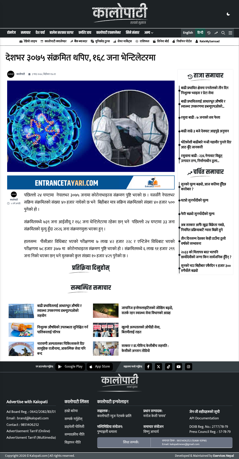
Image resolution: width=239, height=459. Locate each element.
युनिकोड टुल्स (102, 41)
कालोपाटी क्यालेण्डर (55, 41)
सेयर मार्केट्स (125, 41)
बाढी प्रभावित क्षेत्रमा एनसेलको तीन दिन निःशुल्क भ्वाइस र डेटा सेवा (204, 91)
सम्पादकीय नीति (74, 435)
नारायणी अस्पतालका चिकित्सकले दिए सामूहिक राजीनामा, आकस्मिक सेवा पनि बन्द (61, 348)
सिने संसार (132, 33)
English (188, 32)
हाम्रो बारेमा (71, 411)
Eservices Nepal (223, 456)
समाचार (26, 33)
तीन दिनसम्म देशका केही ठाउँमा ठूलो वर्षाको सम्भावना (203, 241)
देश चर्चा (40, 33)
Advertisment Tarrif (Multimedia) (31, 438)
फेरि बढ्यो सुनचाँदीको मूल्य (197, 214)
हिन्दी (200, 32)
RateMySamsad (209, 41)
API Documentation (204, 418)
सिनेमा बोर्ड (163, 41)
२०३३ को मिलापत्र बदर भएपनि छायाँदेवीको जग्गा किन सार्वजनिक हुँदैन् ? (206, 255)
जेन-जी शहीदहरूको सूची (204, 412)
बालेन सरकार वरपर (61, 33)
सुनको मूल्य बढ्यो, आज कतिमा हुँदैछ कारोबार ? (203, 187)
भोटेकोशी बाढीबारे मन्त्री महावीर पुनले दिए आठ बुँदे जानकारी (206, 145)
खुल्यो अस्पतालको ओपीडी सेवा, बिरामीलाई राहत (141, 330)
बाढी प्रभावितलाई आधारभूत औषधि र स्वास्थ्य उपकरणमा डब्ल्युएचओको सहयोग (59, 311)
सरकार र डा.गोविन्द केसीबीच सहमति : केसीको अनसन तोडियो (145, 348)
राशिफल (144, 41)
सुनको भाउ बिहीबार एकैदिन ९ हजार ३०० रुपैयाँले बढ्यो (206, 268)
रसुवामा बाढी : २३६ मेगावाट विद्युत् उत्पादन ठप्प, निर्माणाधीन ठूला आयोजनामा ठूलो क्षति (201, 159)
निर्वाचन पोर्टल (184, 41)
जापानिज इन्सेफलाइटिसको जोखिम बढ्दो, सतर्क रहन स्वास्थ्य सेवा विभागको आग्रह (147, 311)
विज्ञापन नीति (73, 443)
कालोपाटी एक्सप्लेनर (108, 33)
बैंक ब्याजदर (80, 41)
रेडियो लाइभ (30, 41)
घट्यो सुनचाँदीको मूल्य (194, 200)
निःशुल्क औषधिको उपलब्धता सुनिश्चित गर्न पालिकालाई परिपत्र (62, 330)
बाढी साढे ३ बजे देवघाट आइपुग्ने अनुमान (205, 131)
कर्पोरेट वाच (85, 33)
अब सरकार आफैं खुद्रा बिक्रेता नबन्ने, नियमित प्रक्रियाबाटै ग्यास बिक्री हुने (203, 228)
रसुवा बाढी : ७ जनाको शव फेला (200, 117)
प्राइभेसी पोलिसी (74, 427)
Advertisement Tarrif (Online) (28, 431)
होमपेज (11, 33)
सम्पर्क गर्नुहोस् (73, 419)
